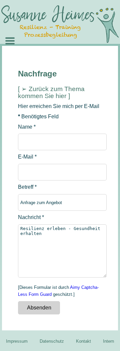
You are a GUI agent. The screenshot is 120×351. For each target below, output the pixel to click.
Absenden (39, 307)
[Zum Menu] (30, 38)
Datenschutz (52, 341)
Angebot (64, 69)
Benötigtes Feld (38, 116)
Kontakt (83, 341)
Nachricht (31, 217)
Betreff (27, 187)
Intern (108, 341)
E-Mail (27, 157)
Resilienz (65, 54)
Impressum (17, 341)
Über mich (66, 85)
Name (27, 127)
